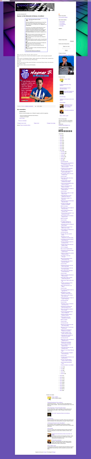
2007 (61, 390)
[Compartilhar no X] (39, 106)
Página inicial (36, 123)
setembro (63, 156)
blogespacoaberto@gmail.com (64, 125)
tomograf (45, 452)
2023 (61, 140)
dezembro (63, 151)
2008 (61, 388)
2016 (61, 375)
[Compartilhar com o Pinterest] (41, 106)
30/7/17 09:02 (22, 118)
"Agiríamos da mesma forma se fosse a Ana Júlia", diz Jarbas (68, 105)
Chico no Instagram (64, 247)
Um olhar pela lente (64, 161)
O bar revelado (62, 102)
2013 (61, 380)
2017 (61, 150)
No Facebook (62, 21)
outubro (62, 155)
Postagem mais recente (21, 123)
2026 (61, 135)
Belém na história (64, 319)
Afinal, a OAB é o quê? (64, 115)
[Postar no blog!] (38, 106)
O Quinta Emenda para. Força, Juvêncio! (55, 402)
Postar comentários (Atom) (25, 125)
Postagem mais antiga (51, 123)
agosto (62, 158)
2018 (61, 148)
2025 (61, 137)
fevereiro (62, 373)
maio (62, 368)
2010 (61, 385)
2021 (61, 143)
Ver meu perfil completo (63, 17)
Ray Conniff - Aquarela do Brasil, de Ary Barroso (61, 413)
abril (62, 370)
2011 (61, 383)
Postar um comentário (22, 120)
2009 (61, 387)
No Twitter (62, 25)
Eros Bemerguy (63, 96)
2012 (61, 382)
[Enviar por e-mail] (37, 106)
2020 (61, 145)
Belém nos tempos (64, 206)
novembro (63, 153)
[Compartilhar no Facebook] (40, 106)
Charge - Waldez (67, 79)
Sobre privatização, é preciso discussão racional (56, 407)
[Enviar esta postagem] (35, 106)
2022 (61, 142)
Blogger (54, 452)
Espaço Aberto (28, 5)
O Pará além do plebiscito (69, 110)
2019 (61, 147)
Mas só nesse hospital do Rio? (66, 248)
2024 (61, 138)
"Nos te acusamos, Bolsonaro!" (66, 55)
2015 (61, 377)
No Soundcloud (63, 24)
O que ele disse (64, 176)
